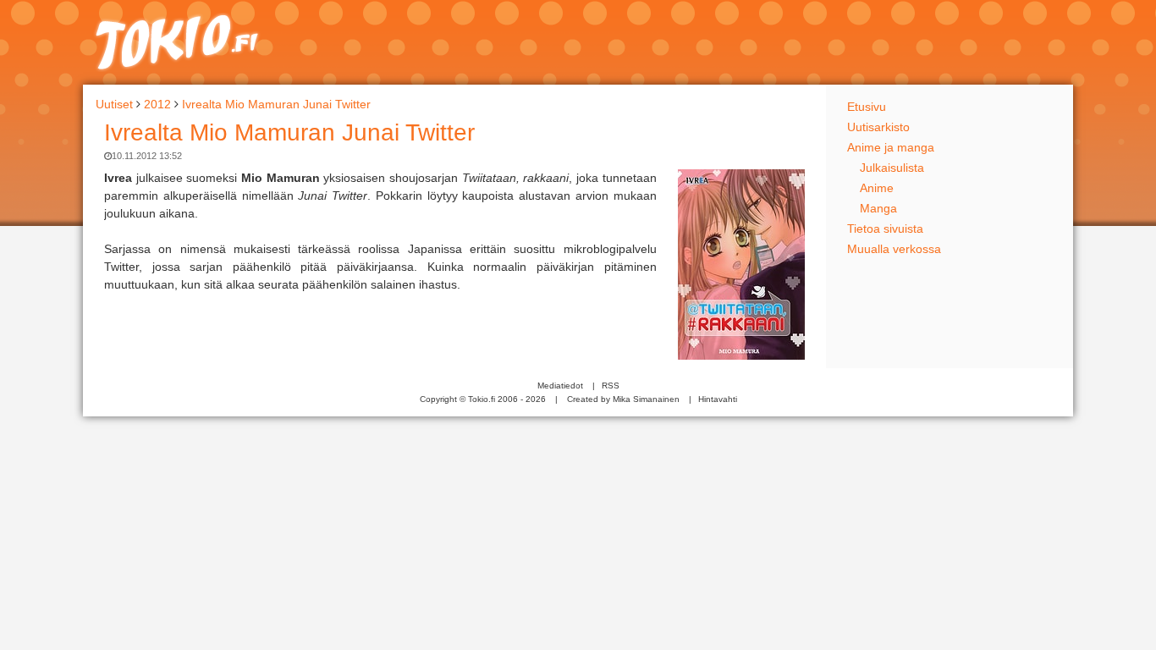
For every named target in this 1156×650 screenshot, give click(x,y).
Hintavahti (717, 399)
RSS (610, 385)
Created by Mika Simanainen (623, 399)
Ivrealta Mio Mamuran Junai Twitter (289, 132)
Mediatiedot (560, 385)
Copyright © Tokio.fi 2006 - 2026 (483, 399)
